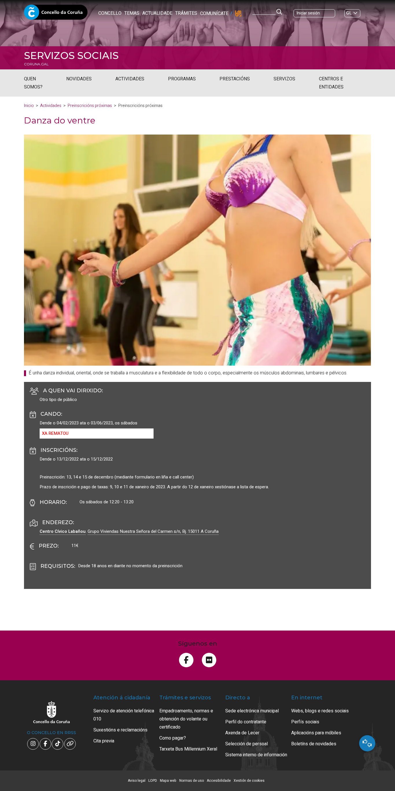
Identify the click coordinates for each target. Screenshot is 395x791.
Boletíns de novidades (313, 743)
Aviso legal (136, 780)
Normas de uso (191, 780)
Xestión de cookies (249, 780)
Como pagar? (172, 738)
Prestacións (234, 78)
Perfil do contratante (245, 721)
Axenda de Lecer (242, 732)
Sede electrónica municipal (252, 710)
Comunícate (214, 13)
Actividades (129, 78)
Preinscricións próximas (90, 106)
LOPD (152, 780)
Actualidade (157, 13)
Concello (109, 13)
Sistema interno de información (256, 754)
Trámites (186, 13)
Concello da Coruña (56, 14)
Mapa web (168, 780)
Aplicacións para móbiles (316, 732)
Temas (131, 13)
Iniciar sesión (308, 13)
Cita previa (103, 741)
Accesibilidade (219, 780)
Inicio (29, 106)
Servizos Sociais (71, 55)
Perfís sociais (305, 721)
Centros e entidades (331, 82)
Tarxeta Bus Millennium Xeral (188, 749)
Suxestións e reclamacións (120, 730)
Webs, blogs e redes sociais (320, 710)
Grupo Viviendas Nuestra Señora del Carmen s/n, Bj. (153, 531)
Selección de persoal (246, 743)
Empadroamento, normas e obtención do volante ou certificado (186, 719)
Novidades (79, 78)
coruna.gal (36, 64)
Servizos (284, 78)
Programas (182, 78)
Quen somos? (33, 82)
